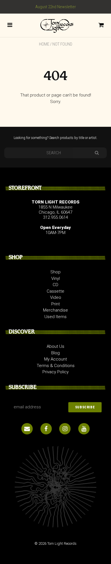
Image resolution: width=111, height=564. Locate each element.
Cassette (55, 291)
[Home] (55, 24)
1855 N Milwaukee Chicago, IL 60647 (55, 210)
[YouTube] (84, 428)
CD (55, 284)
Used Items (55, 316)
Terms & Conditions (56, 365)
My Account (55, 359)
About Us (55, 346)
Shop (55, 272)
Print (55, 303)
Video (55, 297)
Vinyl (55, 278)
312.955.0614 (55, 217)
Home (44, 44)
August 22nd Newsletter (55, 6)
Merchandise (55, 310)
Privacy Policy (55, 371)
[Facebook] (46, 428)
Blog (55, 352)
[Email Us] (27, 428)
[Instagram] (65, 428)
